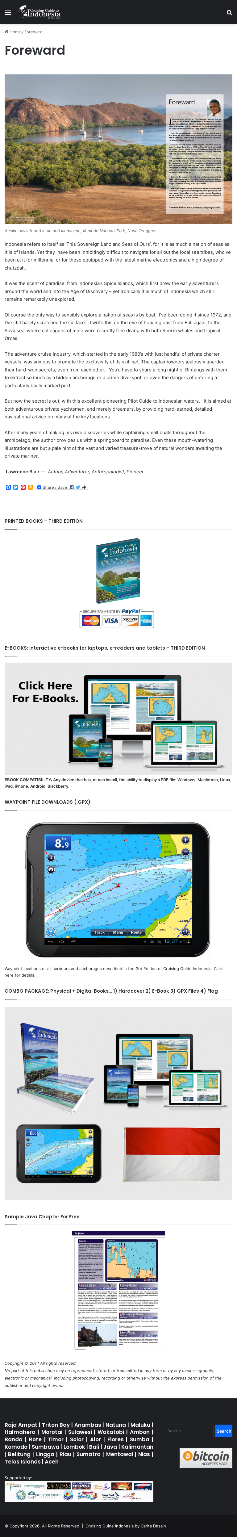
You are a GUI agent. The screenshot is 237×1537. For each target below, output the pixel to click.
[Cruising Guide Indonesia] (39, 12)
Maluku (140, 1425)
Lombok (74, 1447)
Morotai (51, 1432)
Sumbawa (45, 1447)
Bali (94, 1447)
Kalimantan (137, 1447)
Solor (78, 1439)
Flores (115, 1439)
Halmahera (20, 1432)
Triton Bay (56, 1425)
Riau (65, 1454)
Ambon (140, 1432)
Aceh (52, 1461)
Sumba (139, 1439)
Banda (14, 1439)
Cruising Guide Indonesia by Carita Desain (125, 1525)
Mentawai (119, 1454)
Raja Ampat (21, 1425)
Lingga (45, 1454)
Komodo (16, 1447)
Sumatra (89, 1454)
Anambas (87, 1425)
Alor (96, 1439)
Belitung (19, 1454)
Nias (144, 1454)
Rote (35, 1439)
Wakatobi (111, 1432)
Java (110, 1447)
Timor (56, 1439)
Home (14, 31)
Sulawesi (80, 1432)
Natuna (116, 1425)
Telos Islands (23, 1461)
